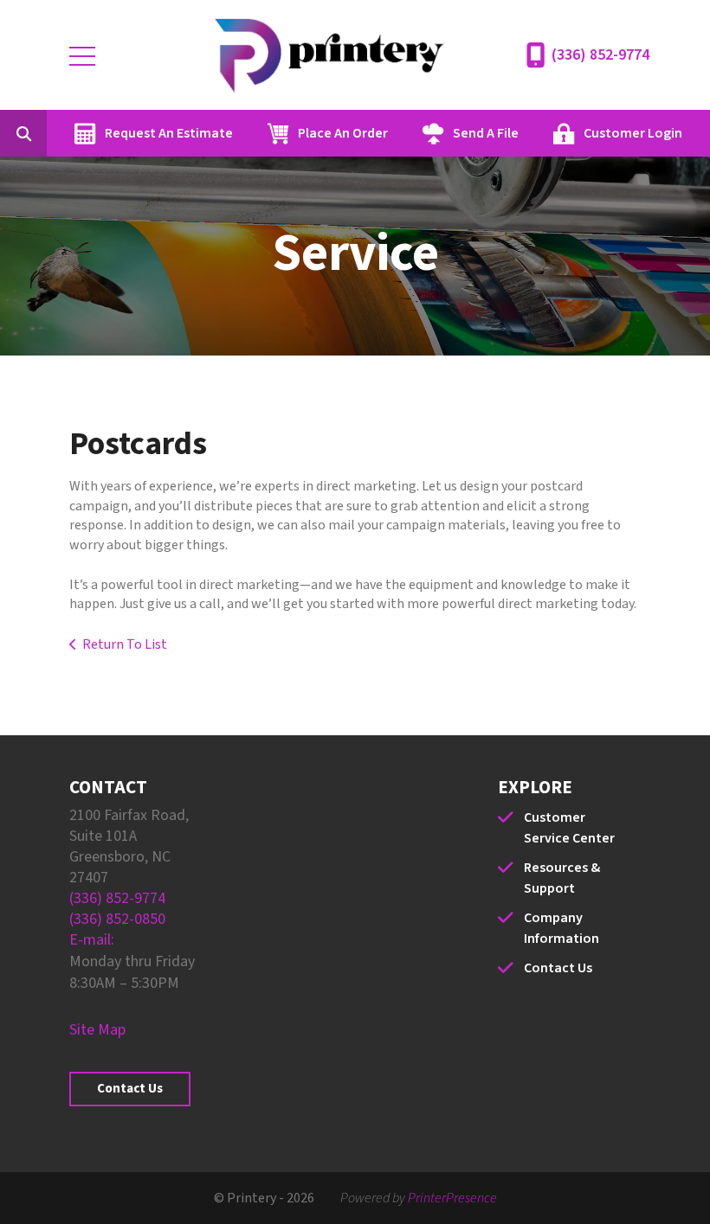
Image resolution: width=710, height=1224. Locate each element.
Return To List (124, 644)
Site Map (97, 1030)
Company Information (561, 928)
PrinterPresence (452, 1198)
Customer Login (633, 133)
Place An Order (343, 133)
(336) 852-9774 (600, 55)
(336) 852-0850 (117, 919)
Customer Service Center (569, 828)
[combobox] (50, 133)
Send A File (486, 133)
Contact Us (130, 1089)
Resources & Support (562, 878)
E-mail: (91, 940)
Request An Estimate (169, 133)
